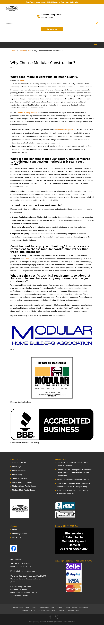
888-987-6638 (47, 18)
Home (14, 51)
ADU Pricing (17, 474)
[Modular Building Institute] (52, 378)
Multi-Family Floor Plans (22, 482)
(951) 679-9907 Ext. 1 (24, 566)
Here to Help (15, 559)
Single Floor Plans (19, 478)
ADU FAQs (16, 467)
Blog (29, 51)
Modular (28, 259)
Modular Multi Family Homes (23, 490)
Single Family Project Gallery (76, 607)
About (14, 530)
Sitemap (61, 610)
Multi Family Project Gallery (51, 607)
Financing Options (19, 534)
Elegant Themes (47, 621)
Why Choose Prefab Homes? (25, 607)
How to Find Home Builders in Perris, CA (73, 480)
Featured (22, 51)
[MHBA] (52, 347)
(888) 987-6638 (24, 563)
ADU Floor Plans (18, 471)
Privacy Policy (73, 610)
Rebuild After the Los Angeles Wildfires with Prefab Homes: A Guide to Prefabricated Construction (74, 473)
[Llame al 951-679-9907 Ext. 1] (74, 541)
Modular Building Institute (27, 113)
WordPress (70, 621)
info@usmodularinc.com (25, 571)
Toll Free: (14, 563)
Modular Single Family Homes (24, 486)
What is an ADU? (19, 463)
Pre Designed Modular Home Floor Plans (38, 610)
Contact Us (52, 29)
